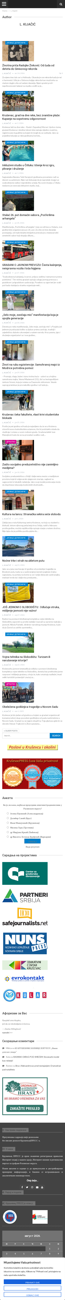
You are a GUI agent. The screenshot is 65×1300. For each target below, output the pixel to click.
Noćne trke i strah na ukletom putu (23, 560)
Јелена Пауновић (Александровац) (26, 813)
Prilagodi (32, 1289)
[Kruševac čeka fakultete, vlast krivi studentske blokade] (18, 400)
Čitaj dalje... (32, 1180)
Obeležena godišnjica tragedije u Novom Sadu (30, 706)
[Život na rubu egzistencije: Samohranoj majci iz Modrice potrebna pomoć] (18, 350)
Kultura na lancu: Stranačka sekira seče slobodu (31, 514)
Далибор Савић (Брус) (21, 818)
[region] (32, 1278)
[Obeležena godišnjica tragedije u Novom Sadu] (18, 692)
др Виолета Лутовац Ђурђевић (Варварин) (30, 836)
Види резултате (32, 846)
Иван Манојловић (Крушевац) (25, 823)
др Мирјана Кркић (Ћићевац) (24, 832)
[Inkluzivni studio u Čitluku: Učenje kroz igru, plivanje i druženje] (18, 151)
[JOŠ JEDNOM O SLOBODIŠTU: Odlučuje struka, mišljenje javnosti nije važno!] (18, 593)
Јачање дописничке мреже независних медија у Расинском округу (17, 43)
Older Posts (11, 731)
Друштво (10, 442)
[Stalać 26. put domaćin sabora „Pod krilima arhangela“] (18, 201)
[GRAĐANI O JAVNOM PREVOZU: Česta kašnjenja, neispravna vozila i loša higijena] (18, 251)
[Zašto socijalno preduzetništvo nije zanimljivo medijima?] (18, 450)
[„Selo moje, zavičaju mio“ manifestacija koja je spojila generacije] (18, 300)
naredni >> (7, 1032)
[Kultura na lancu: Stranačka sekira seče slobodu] (18, 500)
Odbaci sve (32, 1295)
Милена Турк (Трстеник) (22, 827)
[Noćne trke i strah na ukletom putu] (18, 546)
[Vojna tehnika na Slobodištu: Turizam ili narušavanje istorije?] (18, 643)
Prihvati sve (32, 1282)
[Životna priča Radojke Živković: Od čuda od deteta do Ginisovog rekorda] (18, 51)
